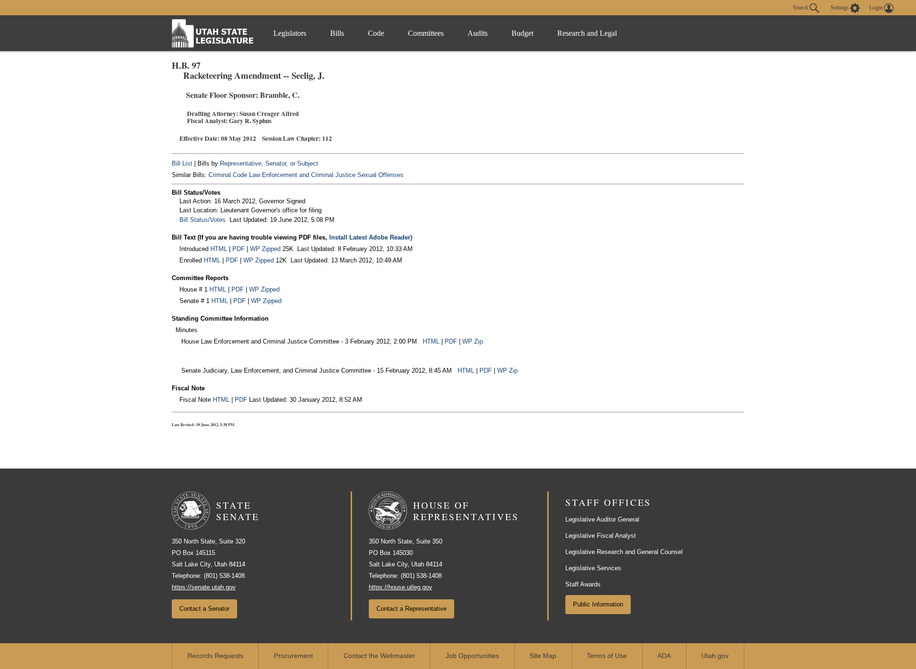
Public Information (598, 604)
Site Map (543, 655)
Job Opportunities (472, 655)
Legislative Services (593, 568)
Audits (478, 33)
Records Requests (215, 655)
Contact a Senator (204, 608)
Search (801, 7)
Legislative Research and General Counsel (624, 551)
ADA (664, 655)
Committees (426, 33)
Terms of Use (607, 655)
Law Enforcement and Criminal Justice (302, 174)
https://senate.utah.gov (204, 587)
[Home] (213, 33)
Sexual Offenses (380, 174)
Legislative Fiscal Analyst (600, 535)
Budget (522, 33)
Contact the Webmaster (379, 655)
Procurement (293, 655)
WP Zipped (265, 248)
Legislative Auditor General (602, 519)
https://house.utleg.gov (400, 587)
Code (376, 33)
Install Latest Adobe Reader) (370, 237)
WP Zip (472, 341)
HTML (218, 248)
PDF (238, 248)
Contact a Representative (411, 608)
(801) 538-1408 (224, 575)
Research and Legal (587, 33)
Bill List (182, 163)
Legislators (289, 33)
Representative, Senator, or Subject (269, 163)
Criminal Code (227, 174)
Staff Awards (583, 584)
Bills (337, 33)
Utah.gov (715, 655)
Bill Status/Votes (202, 219)
